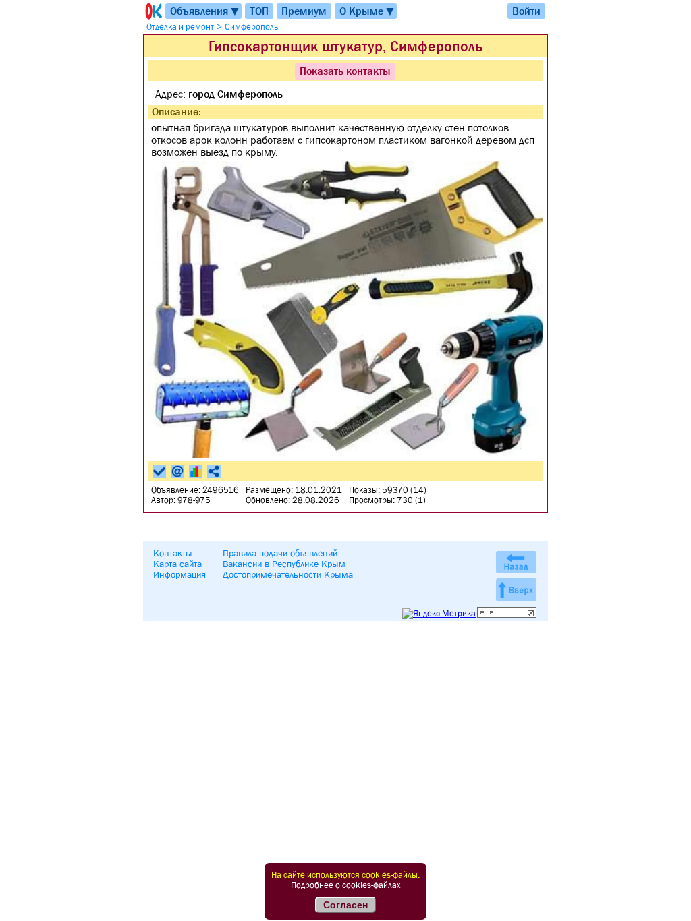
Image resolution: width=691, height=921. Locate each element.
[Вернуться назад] (516, 562)
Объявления (205, 11)
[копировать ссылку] (214, 471)
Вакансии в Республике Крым (284, 563)
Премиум (304, 11)
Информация (179, 574)
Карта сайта (177, 563)
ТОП (259, 11)
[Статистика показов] (195, 471)
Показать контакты (345, 71)
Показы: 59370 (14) (387, 490)
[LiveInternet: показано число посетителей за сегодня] (506, 615)
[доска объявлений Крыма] (152, 11)
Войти (526, 11)
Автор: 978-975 (181, 500)
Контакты (172, 552)
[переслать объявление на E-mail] (177, 471)
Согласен (345, 904)
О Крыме (367, 11)
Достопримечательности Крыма (288, 574)
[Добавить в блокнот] (159, 471)
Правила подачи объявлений (280, 552)
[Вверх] (516, 589)
